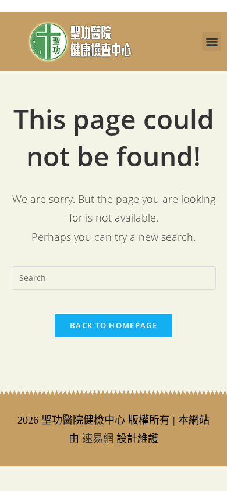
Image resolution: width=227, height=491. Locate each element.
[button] (211, 41)
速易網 (98, 438)
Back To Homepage (113, 325)
